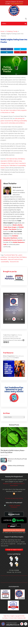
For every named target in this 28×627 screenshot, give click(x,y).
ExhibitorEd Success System (12, 240)
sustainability (5, 261)
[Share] (7, 49)
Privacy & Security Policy (14, 498)
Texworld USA (14, 261)
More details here (16, 3)
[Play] (14, 319)
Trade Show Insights (9, 335)
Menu (4, 23)
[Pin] (20, 52)
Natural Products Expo (15, 259)
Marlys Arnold (17, 187)
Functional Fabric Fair (11, 255)
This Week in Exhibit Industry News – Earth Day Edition (13, 451)
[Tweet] (20, 49)
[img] (14, 313)
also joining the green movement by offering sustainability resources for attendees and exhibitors (14, 121)
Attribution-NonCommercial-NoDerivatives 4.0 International (12, 339)
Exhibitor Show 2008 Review (16, 466)
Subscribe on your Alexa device (14, 530)
